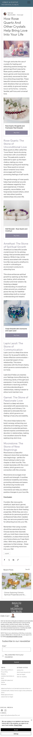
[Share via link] (18, 560)
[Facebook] (2, 710)
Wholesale (3, 684)
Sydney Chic (20, 670)
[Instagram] (5, 710)
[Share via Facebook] (4, 560)
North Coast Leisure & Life (23, 672)
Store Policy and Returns (7, 670)
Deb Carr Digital (9, 696)
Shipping (3, 674)
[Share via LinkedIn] (13, 560)
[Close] (30, 721)
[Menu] (29, 2)
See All (27, 569)
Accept (16, 730)
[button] (16, 116)
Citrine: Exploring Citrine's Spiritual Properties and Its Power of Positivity (14, 594)
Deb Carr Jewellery (22, 676)
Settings (16, 734)
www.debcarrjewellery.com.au (14, 636)
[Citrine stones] (16, 581)
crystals (7, 553)
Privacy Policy (4, 672)
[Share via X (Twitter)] (9, 560)
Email (4, 646)
